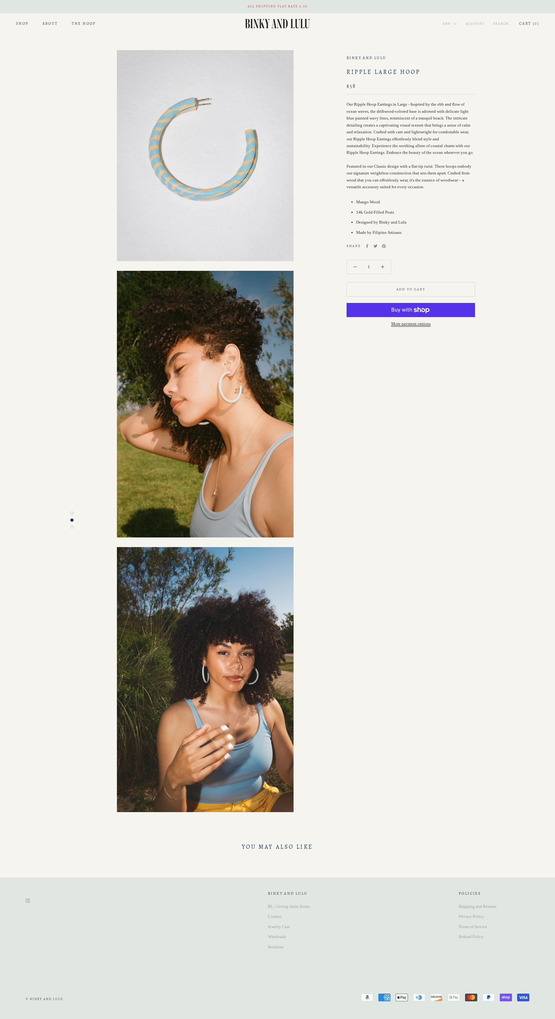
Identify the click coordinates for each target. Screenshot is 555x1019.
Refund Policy (471, 936)
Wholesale (277, 936)
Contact (275, 916)
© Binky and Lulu (44, 999)
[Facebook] (367, 246)
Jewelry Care (279, 926)
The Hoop (84, 23)
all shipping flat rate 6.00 (278, 6)
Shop (22, 23)
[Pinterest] (384, 246)
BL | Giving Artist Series (289, 906)
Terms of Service (473, 926)
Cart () (529, 23)
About (50, 23)
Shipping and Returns (478, 906)
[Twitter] (375, 246)
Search (501, 24)
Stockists (276, 946)
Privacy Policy (471, 916)
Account (475, 24)
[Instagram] (28, 900)
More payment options (411, 323)
